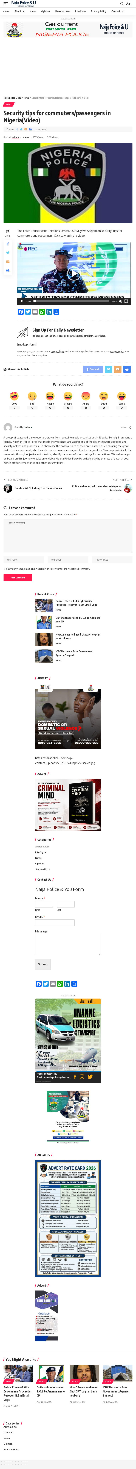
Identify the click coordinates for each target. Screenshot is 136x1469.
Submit (43, 964)
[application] (74, 273)
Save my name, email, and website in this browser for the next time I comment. (49, 568)
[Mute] (120, 301)
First (37, 909)
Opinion (39, 863)
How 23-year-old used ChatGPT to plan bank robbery (84, 1391)
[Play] (22, 301)
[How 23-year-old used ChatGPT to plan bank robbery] (44, 639)
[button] (74, 274)
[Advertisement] (68, 67)
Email (40, 916)
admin (15, 137)
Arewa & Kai (42, 846)
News (9, 104)
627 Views (38, 137)
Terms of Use (57, 351)
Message (41, 931)
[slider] (71, 301)
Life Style (40, 852)
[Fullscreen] (126, 301)
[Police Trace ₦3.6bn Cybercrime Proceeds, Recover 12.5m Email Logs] (44, 605)
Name (40, 898)
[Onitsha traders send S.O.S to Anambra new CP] (44, 622)
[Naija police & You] (24, 3)
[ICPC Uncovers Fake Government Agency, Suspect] (44, 656)
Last (59, 909)
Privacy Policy (117, 351)
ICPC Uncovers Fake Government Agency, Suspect (116, 1391)
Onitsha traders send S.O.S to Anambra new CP (51, 1391)
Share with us (42, 869)
